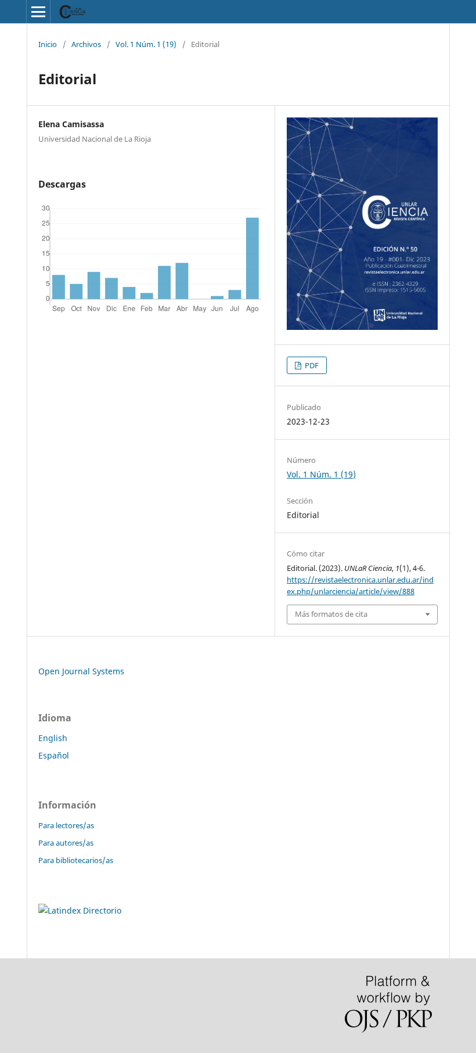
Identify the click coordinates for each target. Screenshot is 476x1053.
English (52, 737)
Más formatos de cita (331, 614)
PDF (311, 365)
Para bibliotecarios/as (75, 860)
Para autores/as (65, 843)
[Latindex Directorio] (79, 910)
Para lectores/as (66, 825)
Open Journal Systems (81, 671)
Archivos (86, 44)
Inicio (47, 44)
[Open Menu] (38, 11)
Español (53, 755)
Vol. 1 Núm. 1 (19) (146, 44)
